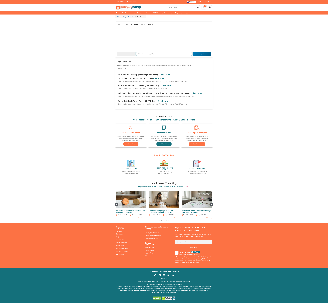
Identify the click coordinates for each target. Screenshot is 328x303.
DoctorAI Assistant (131, 133)
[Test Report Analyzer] (197, 127)
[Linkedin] (160, 275)
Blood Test (146, 13)
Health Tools (184, 13)
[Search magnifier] (198, 7)
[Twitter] (168, 275)
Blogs (176, 13)
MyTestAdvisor (164, 133)
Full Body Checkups (122, 13)
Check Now (165, 74)
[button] (116, 204)
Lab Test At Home (135, 13)
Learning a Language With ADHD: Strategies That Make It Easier (161, 211)
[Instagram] (164, 275)
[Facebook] (155, 275)
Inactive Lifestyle (166, 13)
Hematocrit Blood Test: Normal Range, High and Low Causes (196, 211)
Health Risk (154, 13)
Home (120, 17)
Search (202, 54)
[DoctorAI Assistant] (131, 127)
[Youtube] (173, 275)
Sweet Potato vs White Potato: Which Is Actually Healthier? (130, 211)
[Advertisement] (164, 39)
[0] (204, 8)
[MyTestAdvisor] (164, 127)
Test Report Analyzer (197, 133)
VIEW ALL (187, 187)
